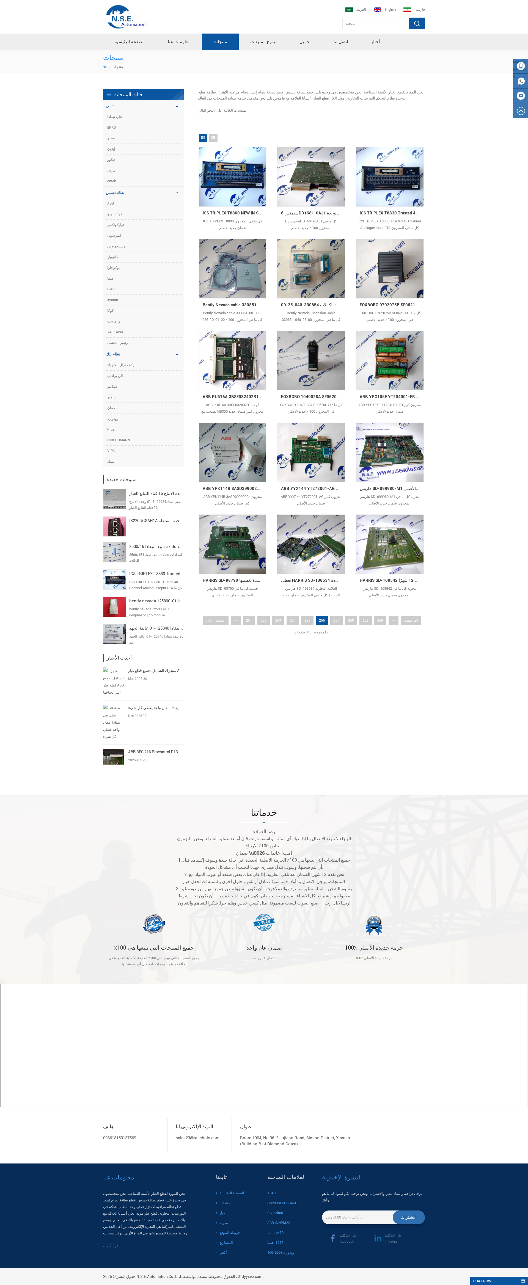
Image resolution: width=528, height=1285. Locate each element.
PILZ (111, 429)
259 (366, 620)
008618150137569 (119, 1137)
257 (336, 620)
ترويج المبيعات (263, 41)
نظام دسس (115, 192)
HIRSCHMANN (118, 440)
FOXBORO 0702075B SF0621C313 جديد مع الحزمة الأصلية (392, 304)
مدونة (223, 1223)
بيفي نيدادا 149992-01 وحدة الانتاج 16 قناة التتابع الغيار (156, 493)
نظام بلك (113, 354)
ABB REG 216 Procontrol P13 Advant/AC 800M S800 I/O (155, 752)
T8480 (272, 1193)
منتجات (220, 41)
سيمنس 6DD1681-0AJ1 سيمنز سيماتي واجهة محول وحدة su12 (313, 213)
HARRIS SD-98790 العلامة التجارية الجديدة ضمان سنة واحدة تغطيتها (235, 580)
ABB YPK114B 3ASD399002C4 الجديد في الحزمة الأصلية (235, 488)
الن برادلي (115, 376)
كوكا (110, 310)
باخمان (112, 408)
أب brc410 (275, 1233)
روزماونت (114, 321)
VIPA (111, 451)
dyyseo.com (252, 1276)
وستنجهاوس (116, 246)
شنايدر (112, 386)
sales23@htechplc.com (197, 1137)
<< (235, 620)
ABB (110, 203)
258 (351, 620)
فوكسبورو (114, 214)
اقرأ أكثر (113, 1245)
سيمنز (112, 397)
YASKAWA (115, 332)
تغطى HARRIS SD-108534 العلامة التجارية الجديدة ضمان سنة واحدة (313, 580)
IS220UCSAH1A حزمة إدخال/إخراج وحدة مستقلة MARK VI (156, 520)
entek (111, 181)
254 (293, 620)
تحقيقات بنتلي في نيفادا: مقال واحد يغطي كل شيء (155, 707)
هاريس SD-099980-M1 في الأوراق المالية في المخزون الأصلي (392, 488)
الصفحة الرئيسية (130, 41)
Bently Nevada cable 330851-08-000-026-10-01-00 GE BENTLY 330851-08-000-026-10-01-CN (235, 304)
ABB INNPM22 (278, 1223)
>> (393, 620)
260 (380, 620)
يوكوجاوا (113, 268)
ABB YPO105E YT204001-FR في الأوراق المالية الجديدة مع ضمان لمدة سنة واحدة (392, 396)
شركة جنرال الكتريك (122, 365)
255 (307, 620)
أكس (223, 1252)
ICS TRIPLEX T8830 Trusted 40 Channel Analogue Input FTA (156, 573)
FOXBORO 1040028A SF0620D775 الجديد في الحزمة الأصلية (313, 396)
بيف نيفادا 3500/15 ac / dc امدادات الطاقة (156, 546)
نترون (111, 170)
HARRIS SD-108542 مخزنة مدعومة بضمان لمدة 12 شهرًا (392, 580)
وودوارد (112, 419)
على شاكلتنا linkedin (393, 1238)
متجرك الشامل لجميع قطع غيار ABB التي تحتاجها (155, 670)
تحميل (304, 41)
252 (263, 620)
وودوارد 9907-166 (280, 1252)
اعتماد (112, 461)
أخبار (375, 41)
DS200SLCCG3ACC (282, 1203)
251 (249, 620)
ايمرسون (114, 235)
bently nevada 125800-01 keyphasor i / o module (156, 601)
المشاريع (226, 1242)
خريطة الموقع (229, 1233)
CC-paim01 (276, 1213)
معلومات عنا (179, 41)
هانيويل (112, 257)
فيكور (111, 160)
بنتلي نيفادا (115, 117)
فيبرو (111, 138)
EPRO (111, 127)
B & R (111, 289)
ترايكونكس (115, 225)
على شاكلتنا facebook (348, 1238)
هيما (110, 278)
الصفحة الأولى (215, 620)
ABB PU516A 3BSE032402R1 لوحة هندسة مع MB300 (235, 396)
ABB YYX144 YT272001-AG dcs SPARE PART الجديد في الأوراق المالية (313, 488)
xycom (112, 300)
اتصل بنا (341, 41)
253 (278, 620)
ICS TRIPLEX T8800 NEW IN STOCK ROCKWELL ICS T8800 (235, 213)
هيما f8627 (275, 1242)
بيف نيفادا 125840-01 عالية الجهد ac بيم (156, 628)
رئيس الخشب (117, 343)
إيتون (111, 149)
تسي (110, 106)
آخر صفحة (411, 620)
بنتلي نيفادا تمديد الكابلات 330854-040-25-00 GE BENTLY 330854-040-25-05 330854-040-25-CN (313, 304)
